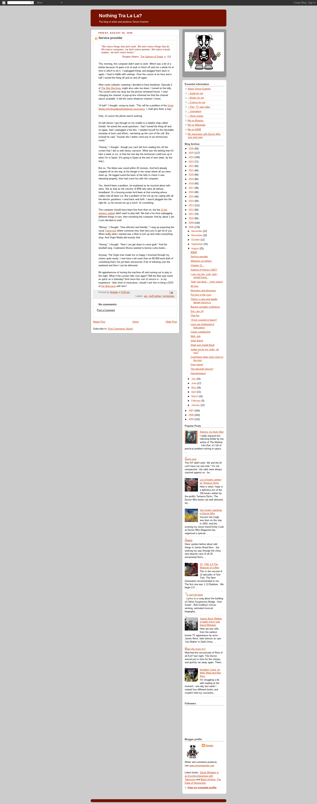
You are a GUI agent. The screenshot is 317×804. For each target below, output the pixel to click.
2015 (191, 196)
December (197, 231)
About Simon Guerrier (199, 89)
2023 (191, 161)
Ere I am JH (197, 311)
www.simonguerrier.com (201, 765)
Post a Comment (106, 310)
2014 (191, 201)
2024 (191, 157)
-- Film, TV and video (199, 107)
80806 (194, 252)
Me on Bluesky (196, 120)
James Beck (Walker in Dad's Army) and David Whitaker (211, 621)
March (195, 396)
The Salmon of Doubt (151, 56)
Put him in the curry (201, 295)
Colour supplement (200, 332)
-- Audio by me (195, 93)
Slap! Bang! (197, 340)
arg (145, 296)
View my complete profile (201, 787)
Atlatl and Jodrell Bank (203, 345)
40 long (194, 286)
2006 (191, 415)
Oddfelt (188, 540)
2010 (191, 218)
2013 (191, 205)
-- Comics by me (196, 102)
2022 (191, 166)
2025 (191, 153)
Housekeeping (198, 373)
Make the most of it (195, 649)
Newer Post (99, 322)
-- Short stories (195, 116)
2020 (191, 175)
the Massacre (108, 286)
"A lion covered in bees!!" (204, 320)
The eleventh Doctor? (202, 369)
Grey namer (197, 364)
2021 (191, 170)
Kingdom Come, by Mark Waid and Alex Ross (210, 673)
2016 (191, 192)
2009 (191, 223)
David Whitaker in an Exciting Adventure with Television (202, 776)
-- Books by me (196, 98)
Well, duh (196, 336)
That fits (195, 315)
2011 (191, 214)
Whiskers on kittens (201, 261)
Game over (190, 459)
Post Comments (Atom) (120, 329)
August (195, 248)
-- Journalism (194, 111)
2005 (191, 419)
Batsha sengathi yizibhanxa (205, 307)
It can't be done (195, 595)
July (193, 379)
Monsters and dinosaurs (203, 290)
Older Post (171, 322)
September (197, 244)
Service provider (199, 256)
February (196, 401)
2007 (191, 410)
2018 (191, 183)
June (194, 383)
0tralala (209, 745)
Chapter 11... (197, 265)
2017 (191, 188)
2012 (191, 210)
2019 (191, 179)
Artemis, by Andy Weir (212, 432)
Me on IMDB (194, 129)
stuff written (155, 296)
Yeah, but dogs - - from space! (207, 282)
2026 (191, 148)
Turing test (110, 231)
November (197, 235)
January (196, 405)
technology (168, 296)
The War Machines (111, 88)
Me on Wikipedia (196, 125)
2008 (191, 227)
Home (135, 322)
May (194, 387)
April (194, 392)
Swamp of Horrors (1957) (204, 270)
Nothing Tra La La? (120, 15)
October (196, 240)
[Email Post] (171, 292)
